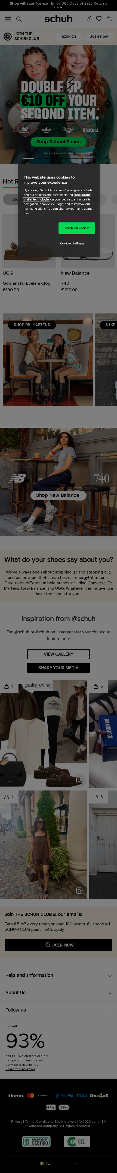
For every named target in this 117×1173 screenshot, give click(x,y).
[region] (59, 210)
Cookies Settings (72, 243)
